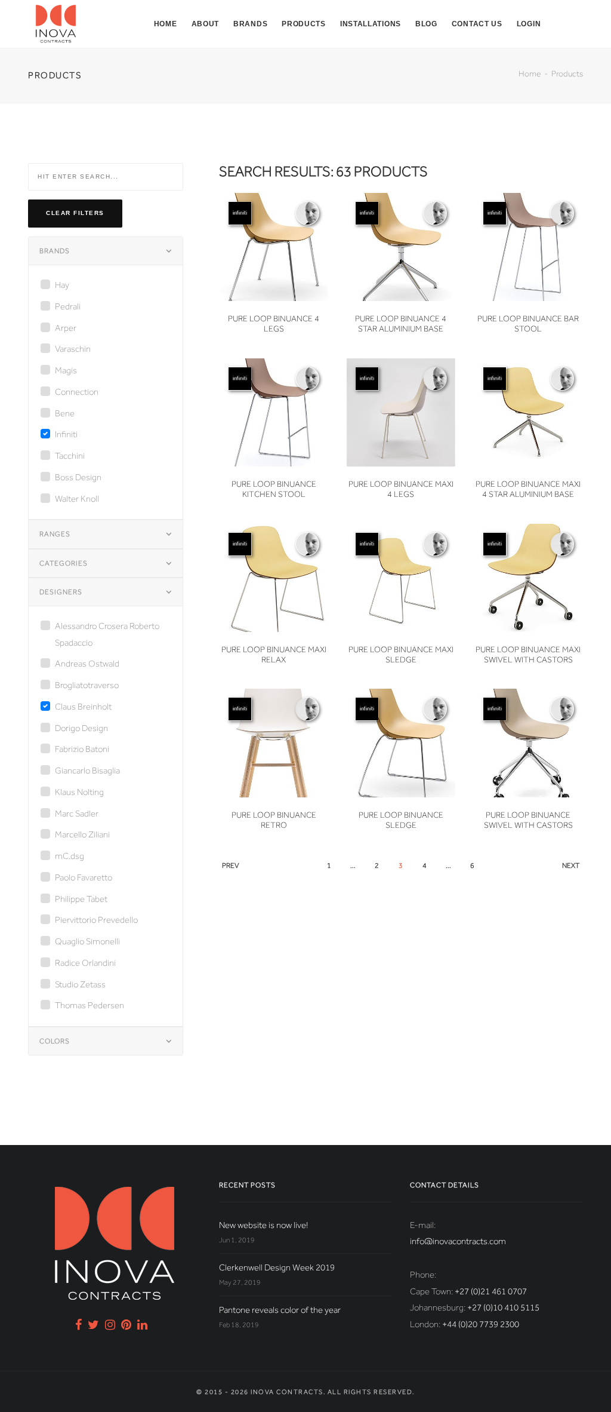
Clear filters (75, 213)
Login (529, 24)
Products (304, 24)
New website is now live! (263, 1225)
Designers (60, 592)
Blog (426, 24)
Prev (230, 865)
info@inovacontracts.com (458, 1241)
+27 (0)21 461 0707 (491, 1291)
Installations (370, 24)
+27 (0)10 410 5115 (503, 1307)
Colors (54, 1041)
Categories (63, 563)
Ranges (54, 534)
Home (165, 24)
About (206, 24)
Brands (250, 24)
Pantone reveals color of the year (280, 1310)
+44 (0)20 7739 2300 (480, 1324)
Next (570, 865)
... (353, 865)
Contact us (477, 24)
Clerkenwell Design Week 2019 (277, 1267)
